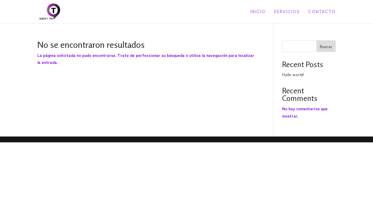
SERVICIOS (287, 12)
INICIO (258, 12)
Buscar (326, 46)
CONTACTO (322, 12)
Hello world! (293, 74)
